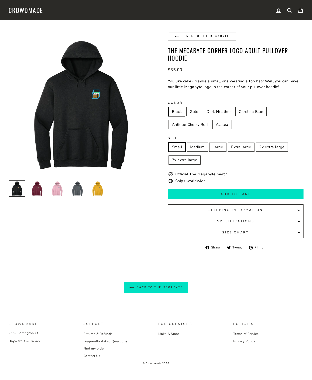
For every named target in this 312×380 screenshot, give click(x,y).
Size (173, 138)
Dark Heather (219, 111)
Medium (197, 147)
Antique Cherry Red (190, 124)
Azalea (222, 124)
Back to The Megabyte (205, 36)
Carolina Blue (251, 111)
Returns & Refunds (97, 334)
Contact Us (91, 356)
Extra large (241, 147)
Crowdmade (25, 10)
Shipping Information (235, 210)
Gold (194, 111)
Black (177, 111)
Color (175, 103)
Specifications (235, 221)
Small (177, 147)
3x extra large (184, 159)
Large (218, 147)
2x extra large (271, 147)
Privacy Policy (244, 341)
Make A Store (168, 334)
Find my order (94, 348)
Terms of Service (246, 334)
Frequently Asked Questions (105, 341)
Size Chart (235, 232)
